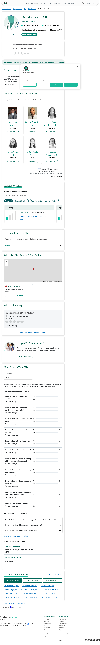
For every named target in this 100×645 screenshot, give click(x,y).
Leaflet (45, 281)
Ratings (35, 62)
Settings (30, 84)
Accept (71, 84)
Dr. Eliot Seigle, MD (10, 589)
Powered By (5, 607)
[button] (30, 391)
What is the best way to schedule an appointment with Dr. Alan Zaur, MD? (30, 520)
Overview (8, 62)
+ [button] (6, 261)
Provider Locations (22, 62)
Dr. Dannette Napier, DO (30, 593)
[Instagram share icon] (89, 641)
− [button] (6, 264)
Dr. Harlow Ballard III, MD (50, 589)
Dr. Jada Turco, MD (49, 593)
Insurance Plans (47, 62)
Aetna (7, 245)
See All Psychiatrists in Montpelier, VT (15, 603)
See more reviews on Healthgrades (33, 332)
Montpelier (32, 9)
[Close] (78, 67)
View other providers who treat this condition (32, 217)
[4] (25, 53)
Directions (19, 295)
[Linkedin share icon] (92, 641)
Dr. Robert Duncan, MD (29, 589)
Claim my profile (25, 356)
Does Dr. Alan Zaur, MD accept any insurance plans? (23, 525)
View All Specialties (55, 575)
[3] (21, 53)
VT (25, 9)
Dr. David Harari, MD (49, 597)
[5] (28, 53)
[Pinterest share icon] (98, 641)
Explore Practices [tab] (52, 580)
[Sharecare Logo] (5, 3)
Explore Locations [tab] (32, 580)
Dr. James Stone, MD (11, 586)
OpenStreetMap (52, 281)
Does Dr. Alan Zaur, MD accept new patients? (21, 530)
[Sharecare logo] (21, 617)
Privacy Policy (45, 77)
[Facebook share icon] (86, 641)
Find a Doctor (6, 9)
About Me (60, 62)
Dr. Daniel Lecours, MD (12, 597)
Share (13, 34)
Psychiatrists (17, 9)
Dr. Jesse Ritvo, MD (47, 586)
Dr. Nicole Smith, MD (31, 597)
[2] (18, 53)
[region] (50, 76)
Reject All (57, 84)
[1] (15, 53)
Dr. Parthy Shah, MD (11, 593)
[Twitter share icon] (95, 641)
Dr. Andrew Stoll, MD (29, 586)
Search (83, 3)
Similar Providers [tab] (13, 580)
